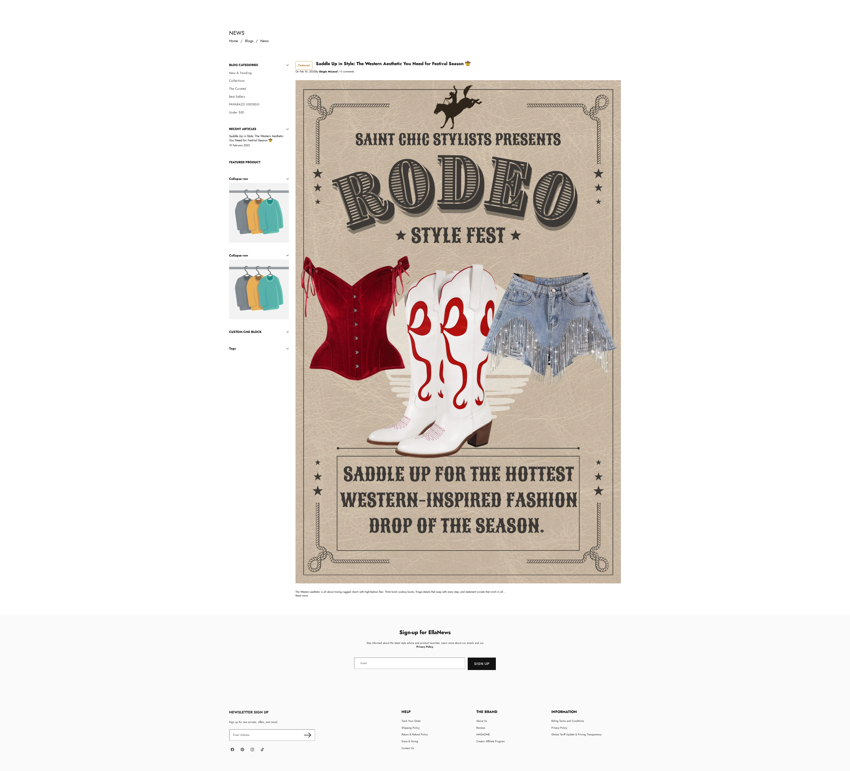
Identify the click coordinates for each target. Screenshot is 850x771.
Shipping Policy (410, 728)
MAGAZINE (483, 734)
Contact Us (408, 748)
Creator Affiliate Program (490, 741)
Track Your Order (411, 721)
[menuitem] (259, 73)
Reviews (480, 728)
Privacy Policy (559, 728)
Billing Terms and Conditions (567, 721)
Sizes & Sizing (410, 741)
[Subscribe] (307, 735)
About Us (481, 721)
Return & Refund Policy (415, 734)
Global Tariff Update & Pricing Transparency (576, 734)
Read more (302, 596)
